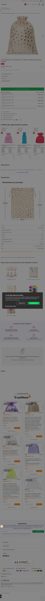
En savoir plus (17, 300)
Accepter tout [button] (33, 303)
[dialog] (22, 300)
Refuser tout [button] (22, 303)
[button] (10, 306)
